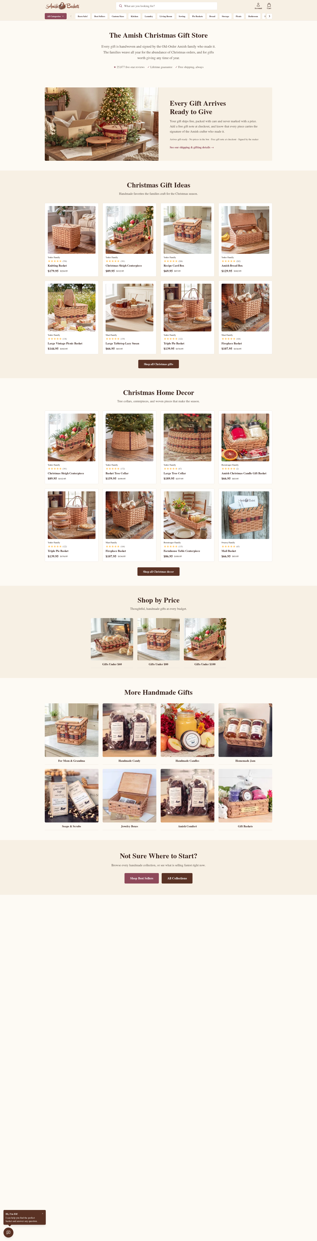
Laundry (149, 16)
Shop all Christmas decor (158, 571)
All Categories (54, 16)
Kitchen (134, 16)
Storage (225, 16)
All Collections (177, 878)
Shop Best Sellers (141, 878)
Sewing (182, 16)
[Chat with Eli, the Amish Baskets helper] (8, 1233)
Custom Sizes (118, 16)
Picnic (239, 16)
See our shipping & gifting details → (192, 147)
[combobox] (169, 6)
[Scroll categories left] (71, 16)
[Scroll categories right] (269, 16)
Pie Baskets (197, 16)
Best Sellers (99, 16)
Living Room (166, 16)
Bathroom (253, 16)
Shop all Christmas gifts (158, 364)
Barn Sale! (83, 16)
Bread (212, 16)
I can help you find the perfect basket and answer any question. (21, 1217)
